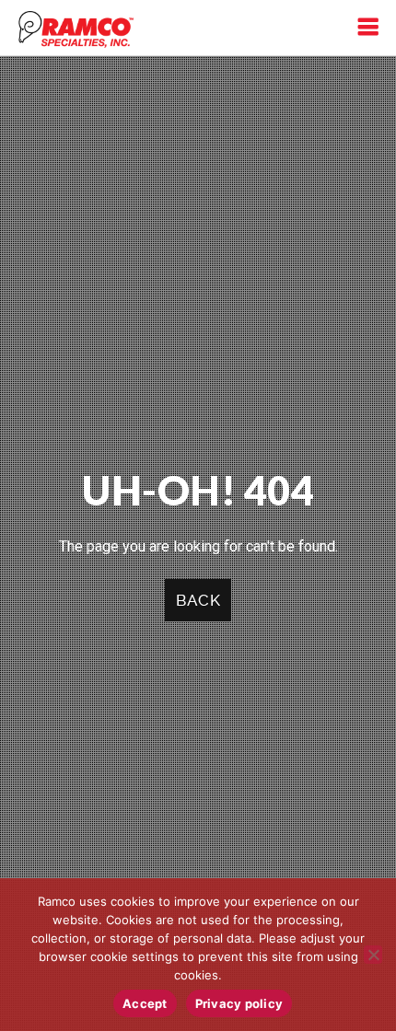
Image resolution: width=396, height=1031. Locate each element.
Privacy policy (239, 1003)
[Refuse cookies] (373, 954)
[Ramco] (76, 27)
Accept (145, 1003)
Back (198, 600)
